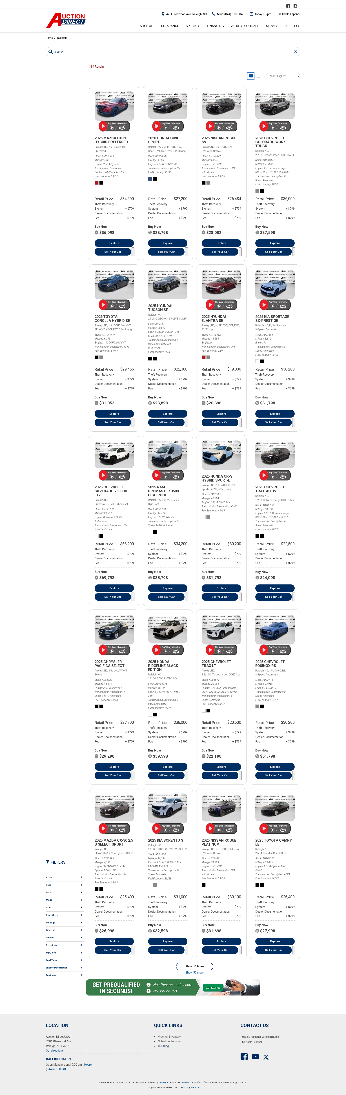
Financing (215, 26)
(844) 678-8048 (56, 1069)
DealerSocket (187, 1082)
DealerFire (163, 1082)
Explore (114, 243)
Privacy (184, 1087)
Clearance (170, 26)
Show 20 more (194, 966)
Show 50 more (194, 972)
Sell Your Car (112, 251)
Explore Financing (133, 251)
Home (49, 37)
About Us (292, 26)
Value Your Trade (245, 26)
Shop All (147, 26)
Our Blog (163, 1046)
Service (272, 26)
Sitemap (195, 1087)
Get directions (55, 1050)
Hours (88, 1064)
